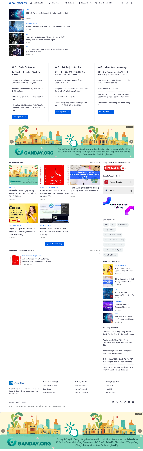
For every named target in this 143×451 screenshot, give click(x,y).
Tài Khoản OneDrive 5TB (83, 392)
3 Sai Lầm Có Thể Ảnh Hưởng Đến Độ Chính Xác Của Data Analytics (27, 81)
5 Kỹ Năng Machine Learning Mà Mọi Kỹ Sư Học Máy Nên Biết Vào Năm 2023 (113, 73)
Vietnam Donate (116, 182)
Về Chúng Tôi (38, 3)
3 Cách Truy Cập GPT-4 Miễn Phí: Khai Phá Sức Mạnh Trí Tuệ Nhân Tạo (70, 73)
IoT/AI (27, 10)
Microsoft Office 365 (82, 386)
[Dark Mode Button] (127, 3)
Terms (24, 402)
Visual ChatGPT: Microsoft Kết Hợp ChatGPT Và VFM (69, 81)
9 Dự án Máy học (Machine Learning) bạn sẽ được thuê (48, 26)
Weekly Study (35, 406)
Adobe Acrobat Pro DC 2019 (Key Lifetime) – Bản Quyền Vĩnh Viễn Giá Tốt (54, 193)
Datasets (71, 3)
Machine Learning (31, 23)
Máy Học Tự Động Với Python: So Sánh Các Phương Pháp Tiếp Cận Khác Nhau (113, 95)
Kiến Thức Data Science (112, 235)
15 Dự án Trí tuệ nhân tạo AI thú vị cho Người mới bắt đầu (47, 14)
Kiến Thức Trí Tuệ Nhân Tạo (48, 225)
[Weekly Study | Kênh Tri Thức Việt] (18, 3)
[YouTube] (129, 402)
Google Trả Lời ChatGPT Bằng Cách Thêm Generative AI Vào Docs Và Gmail (71, 89)
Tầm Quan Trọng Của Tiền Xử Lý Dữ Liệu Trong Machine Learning (114, 81)
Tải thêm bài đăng (56, 244)
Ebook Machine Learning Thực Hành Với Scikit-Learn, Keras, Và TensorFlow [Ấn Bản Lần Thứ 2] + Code (124, 293)
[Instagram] (121, 402)
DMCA (18, 402)
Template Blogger (110, 255)
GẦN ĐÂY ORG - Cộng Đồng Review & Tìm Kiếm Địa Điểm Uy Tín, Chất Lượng (23, 193)
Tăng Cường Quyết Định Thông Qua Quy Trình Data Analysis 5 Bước (84, 191)
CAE (113, 225)
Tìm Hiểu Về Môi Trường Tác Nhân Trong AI (114, 104)
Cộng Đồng (12, 187)
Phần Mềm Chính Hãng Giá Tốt (49, 187)
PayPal (112, 191)
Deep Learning (109, 230)
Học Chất (109, 389)
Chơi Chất (109, 386)
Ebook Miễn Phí (86, 3)
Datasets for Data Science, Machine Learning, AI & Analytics (124, 305)
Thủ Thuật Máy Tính (15, 225)
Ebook (117, 289)
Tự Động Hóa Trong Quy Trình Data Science (26, 73)
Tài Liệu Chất (110, 392)
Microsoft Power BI (81, 389)
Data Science (47, 389)
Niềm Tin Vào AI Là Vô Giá (65, 97)
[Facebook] (112, 402)
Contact (11, 402)
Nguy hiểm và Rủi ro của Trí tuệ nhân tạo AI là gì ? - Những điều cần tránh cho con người (46, 38)
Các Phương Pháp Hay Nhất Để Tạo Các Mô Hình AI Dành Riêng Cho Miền (71, 104)
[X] (116, 402)
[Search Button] (122, 3)
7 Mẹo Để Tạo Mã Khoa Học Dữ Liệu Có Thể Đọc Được (27, 89)
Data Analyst (122, 225)
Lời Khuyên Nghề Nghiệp (113, 250)
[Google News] (133, 402)
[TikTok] (125, 402)
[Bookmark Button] (132, 3)
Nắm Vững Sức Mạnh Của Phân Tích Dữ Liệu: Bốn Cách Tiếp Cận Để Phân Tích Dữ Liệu (28, 107)
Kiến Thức (55, 3)
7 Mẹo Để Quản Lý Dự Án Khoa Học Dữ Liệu (27, 98)
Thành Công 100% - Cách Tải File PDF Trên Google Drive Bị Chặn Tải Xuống (22, 232)
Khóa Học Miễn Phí (105, 3)
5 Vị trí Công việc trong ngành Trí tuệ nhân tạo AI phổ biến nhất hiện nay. (47, 50)
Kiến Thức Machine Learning (114, 240)
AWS (106, 225)
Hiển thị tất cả (18, 117)
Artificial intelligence (50, 386)
